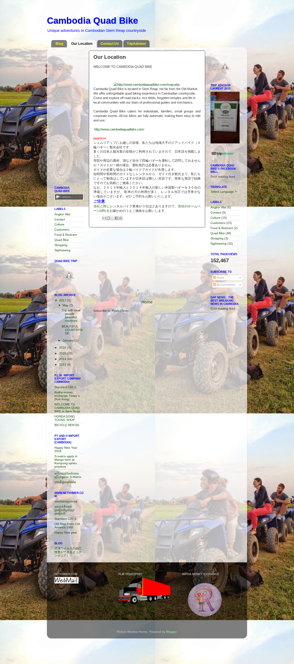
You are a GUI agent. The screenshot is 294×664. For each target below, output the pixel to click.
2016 (63, 347)
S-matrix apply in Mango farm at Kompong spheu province (65, 462)
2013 (63, 364)
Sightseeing (62, 250)
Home (147, 302)
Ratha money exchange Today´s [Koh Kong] (67, 396)
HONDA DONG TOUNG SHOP (64, 418)
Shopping (60, 245)
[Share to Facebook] (116, 218)
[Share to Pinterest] (120, 218)
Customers (61, 229)
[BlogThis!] (108, 218)
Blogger (171, 631)
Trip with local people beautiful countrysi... (71, 316)
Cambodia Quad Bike (92, 21)
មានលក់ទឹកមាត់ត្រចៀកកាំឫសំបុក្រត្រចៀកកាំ (64, 510)
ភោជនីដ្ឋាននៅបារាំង (65, 482)
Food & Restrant (65, 234)
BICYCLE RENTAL (67, 425)
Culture (59, 224)
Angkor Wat (62, 214)
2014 (63, 359)
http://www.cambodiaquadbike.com (118, 129)
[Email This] (104, 218)
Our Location (82, 43)
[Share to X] (112, 218)
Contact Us (110, 43)
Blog (59, 43)
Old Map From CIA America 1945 (67, 525)
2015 (63, 353)
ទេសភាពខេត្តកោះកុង (65, 501)
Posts (220, 277)
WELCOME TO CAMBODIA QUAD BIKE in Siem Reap (67, 408)
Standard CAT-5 (65, 387)
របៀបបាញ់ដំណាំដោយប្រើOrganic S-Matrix (67, 475)
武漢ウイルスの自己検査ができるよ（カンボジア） (68, 552)
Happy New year (65, 532)
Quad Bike (61, 240)
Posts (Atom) (121, 310)
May (66, 305)
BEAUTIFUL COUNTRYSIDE (72, 330)
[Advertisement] (147, 263)
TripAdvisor (136, 43)
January (68, 340)
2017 (63, 300)
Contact (59, 219)
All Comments (225, 284)
